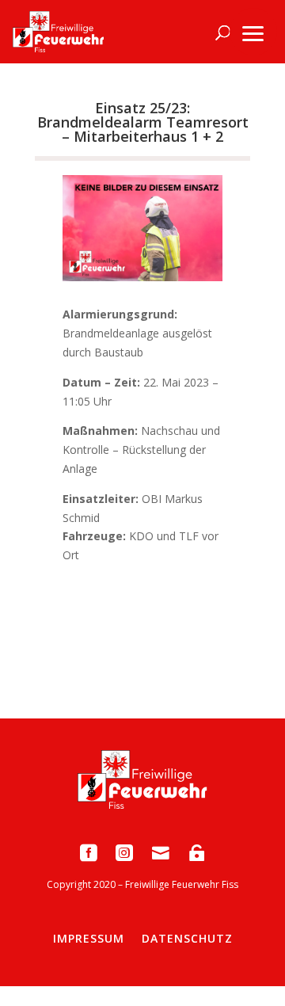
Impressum (88, 938)
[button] (253, 31)
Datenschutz (187, 938)
